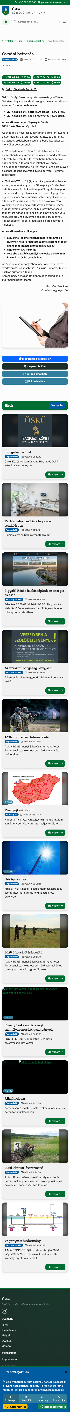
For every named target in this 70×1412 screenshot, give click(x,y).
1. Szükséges (11, 1399)
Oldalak (7, 1340)
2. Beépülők (26, 1399)
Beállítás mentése (16, 1406)
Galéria (6, 1345)
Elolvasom (54, 474)
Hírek (20, 41)
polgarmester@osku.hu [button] (53, 2)
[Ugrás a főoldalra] (5, 11)
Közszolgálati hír (35, 41)
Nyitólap (9, 41)
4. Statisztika (59, 1399)
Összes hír (57, 405)
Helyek (6, 1335)
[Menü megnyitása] (64, 21)
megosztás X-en (36, 366)
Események (9, 1330)
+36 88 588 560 (27, 2)
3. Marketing (42, 1399)
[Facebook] (6, 22)
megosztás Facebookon (36, 358)
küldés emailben (36, 373)
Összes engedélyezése (53, 1406)
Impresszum (9, 1359)
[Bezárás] (66, 1372)
